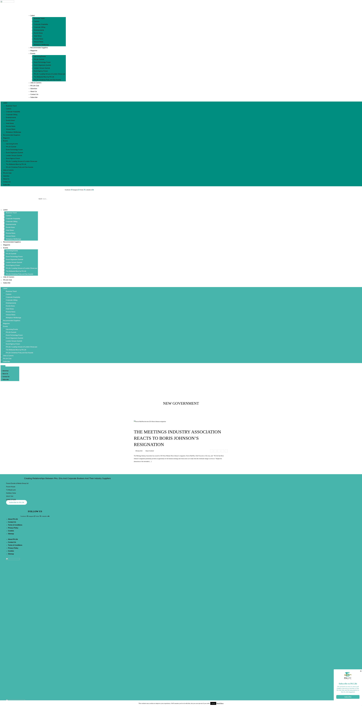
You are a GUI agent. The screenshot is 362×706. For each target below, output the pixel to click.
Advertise (33, 88)
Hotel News (38, 36)
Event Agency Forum (41, 71)
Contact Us (34, 94)
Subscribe (33, 97)
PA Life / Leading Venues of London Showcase (49, 74)
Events (32, 53)
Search (40, 199)
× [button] (361, 671)
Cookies (11, 531)
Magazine (33, 50)
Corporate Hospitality (41, 24)
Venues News (38, 42)
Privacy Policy (13, 528)
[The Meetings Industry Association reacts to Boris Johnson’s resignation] (211, 450)
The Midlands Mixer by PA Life (44, 77)
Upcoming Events (40, 56)
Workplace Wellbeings (41, 45)
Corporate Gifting (39, 27)
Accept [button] (213, 703)
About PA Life (13, 519)
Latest (32, 15)
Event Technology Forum (42, 62)
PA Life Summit (39, 59)
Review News (38, 39)
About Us (33, 91)
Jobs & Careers (35, 83)
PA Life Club (34, 86)
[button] (47, 194)
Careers (36, 21)
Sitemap (11, 534)
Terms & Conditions (15, 525)
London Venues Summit (42, 68)
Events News (38, 33)
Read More (220, 703)
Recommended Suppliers (39, 48)
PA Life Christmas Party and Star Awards (47, 80)
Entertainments (39, 30)
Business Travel (39, 18)
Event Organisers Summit (42, 65)
